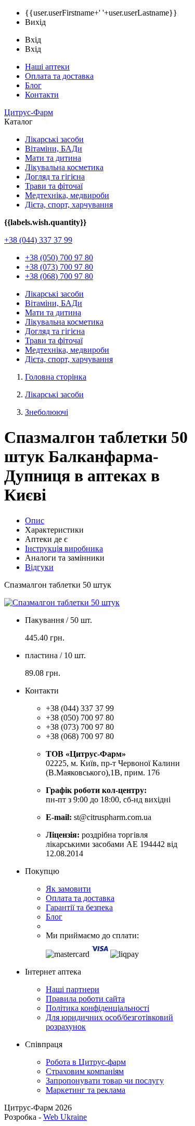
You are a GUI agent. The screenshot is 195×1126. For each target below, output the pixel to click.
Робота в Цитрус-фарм (86, 1062)
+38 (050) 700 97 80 (59, 257)
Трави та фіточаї (54, 186)
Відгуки (39, 567)
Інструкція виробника (64, 548)
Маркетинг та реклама (85, 1090)
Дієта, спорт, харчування (69, 204)
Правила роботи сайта (85, 998)
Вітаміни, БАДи (53, 148)
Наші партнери (72, 989)
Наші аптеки (47, 66)
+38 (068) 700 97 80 (59, 276)
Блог (33, 85)
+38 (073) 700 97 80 (59, 266)
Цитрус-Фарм (28, 112)
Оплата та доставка (59, 76)
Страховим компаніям (85, 1071)
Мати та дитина (53, 158)
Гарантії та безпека (79, 907)
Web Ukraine (65, 1117)
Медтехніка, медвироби (67, 195)
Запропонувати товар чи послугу (105, 1080)
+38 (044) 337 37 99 (38, 239)
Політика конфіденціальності (97, 1008)
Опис (34, 520)
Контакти (42, 94)
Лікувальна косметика (64, 167)
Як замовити (68, 888)
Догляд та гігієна (55, 176)
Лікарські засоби (54, 139)
